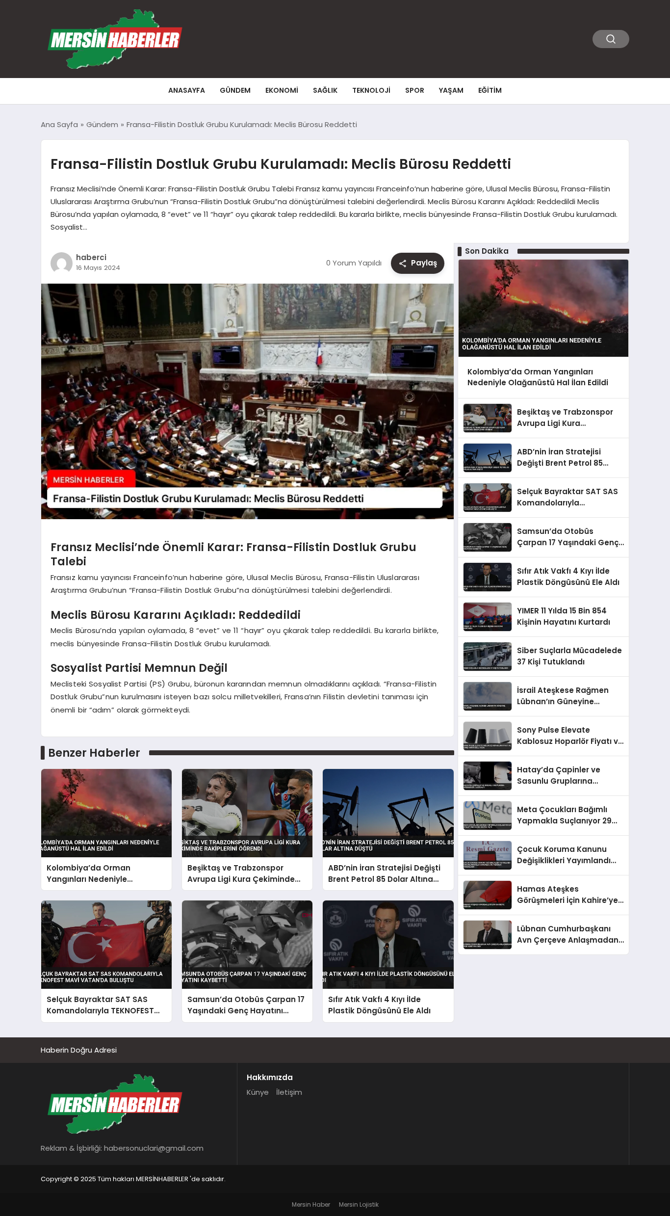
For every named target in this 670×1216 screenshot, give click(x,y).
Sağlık (325, 90)
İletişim (289, 1092)
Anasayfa (186, 90)
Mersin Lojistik (359, 1204)
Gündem (235, 90)
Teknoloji (371, 90)
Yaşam (451, 90)
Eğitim (490, 90)
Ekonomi (281, 90)
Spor (414, 90)
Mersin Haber (311, 1204)
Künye (258, 1092)
